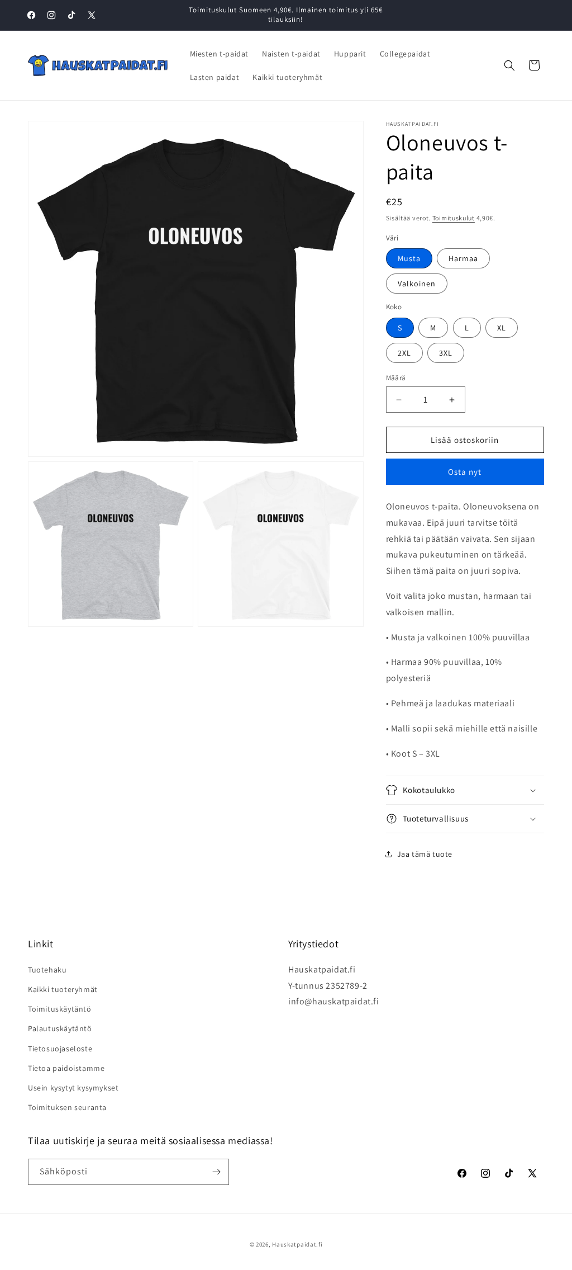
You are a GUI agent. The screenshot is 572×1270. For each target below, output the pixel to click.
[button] (509, 65)
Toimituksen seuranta (67, 1107)
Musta (409, 258)
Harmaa (463, 258)
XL (501, 328)
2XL (404, 353)
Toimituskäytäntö (60, 1009)
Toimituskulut (453, 218)
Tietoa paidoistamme (66, 1068)
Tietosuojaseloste (60, 1049)
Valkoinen (417, 283)
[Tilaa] (216, 1172)
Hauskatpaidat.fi (297, 1244)
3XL (445, 353)
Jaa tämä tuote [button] (424, 854)
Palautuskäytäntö (60, 1028)
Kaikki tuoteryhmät (63, 989)
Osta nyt (465, 471)
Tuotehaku (47, 970)
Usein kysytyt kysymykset (73, 1088)
